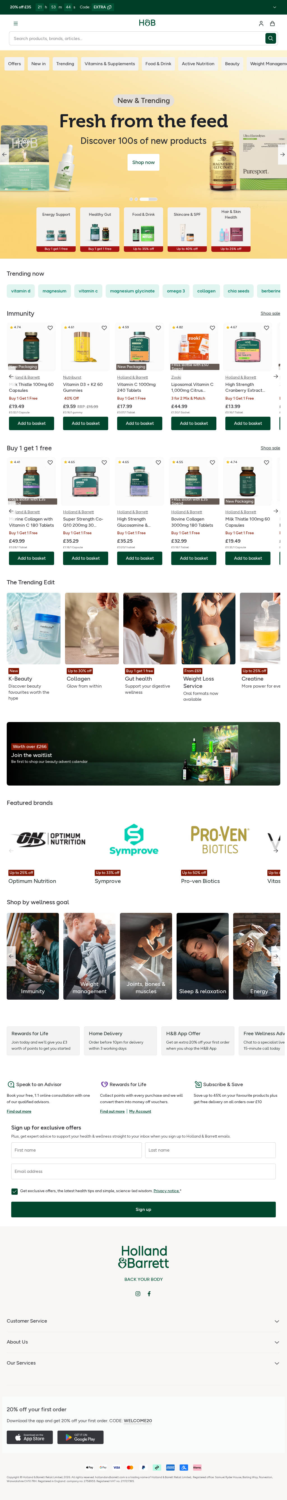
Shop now (143, 162)
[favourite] (50, 328)
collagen (206, 291)
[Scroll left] (11, 956)
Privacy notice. (167, 1191)
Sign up (143, 1209)
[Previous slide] (4, 154)
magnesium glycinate (132, 291)
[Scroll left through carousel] (11, 376)
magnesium (54, 291)
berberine (271, 291)
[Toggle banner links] (274, 7)
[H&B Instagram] (138, 1293)
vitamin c (88, 291)
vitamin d (20, 291)
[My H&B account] (261, 23)
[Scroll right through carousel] (275, 376)
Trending (65, 63)
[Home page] (147, 23)
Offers (14, 63)
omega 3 (176, 291)
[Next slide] (282, 154)
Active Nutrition (198, 63)
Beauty (232, 63)
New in (38, 63)
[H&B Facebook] (149, 1293)
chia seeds (238, 291)
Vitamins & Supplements (110, 63)
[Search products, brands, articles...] (271, 38)
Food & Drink (158, 63)
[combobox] (137, 38)
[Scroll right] (275, 851)
